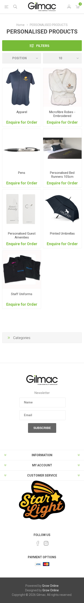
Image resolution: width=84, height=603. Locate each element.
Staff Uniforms (21, 294)
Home (20, 25)
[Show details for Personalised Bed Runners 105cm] (62, 148)
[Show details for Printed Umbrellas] (62, 208)
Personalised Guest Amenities (22, 235)
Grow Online (50, 585)
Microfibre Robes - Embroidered (62, 114)
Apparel (21, 112)
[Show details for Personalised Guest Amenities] (21, 208)
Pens (21, 173)
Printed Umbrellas (62, 233)
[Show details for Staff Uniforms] (21, 269)
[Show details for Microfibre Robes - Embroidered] (62, 87)
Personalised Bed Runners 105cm (62, 175)
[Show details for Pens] (21, 148)
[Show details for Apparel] (21, 87)
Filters (42, 46)
